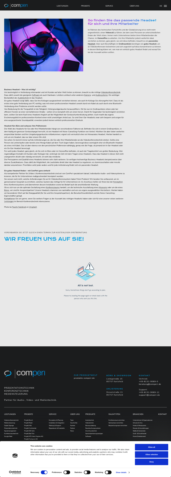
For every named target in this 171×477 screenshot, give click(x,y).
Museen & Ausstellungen (141, 428)
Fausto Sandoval (19, 207)
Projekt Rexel (28, 423)
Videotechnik (89, 423)
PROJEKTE (85, 6)
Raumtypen (114, 414)
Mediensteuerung (9, 423)
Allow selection (151, 454)
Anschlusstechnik (91, 431)
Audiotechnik (23, 98)
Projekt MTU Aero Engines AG (33, 436)
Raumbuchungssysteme (92, 428)
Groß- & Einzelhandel (139, 433)
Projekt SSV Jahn (29, 431)
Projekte (28, 414)
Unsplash (33, 207)
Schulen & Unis (137, 423)
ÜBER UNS (134, 6)
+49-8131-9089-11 (149, 392)
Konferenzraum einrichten (117, 420)
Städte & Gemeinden (139, 431)
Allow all (151, 447)
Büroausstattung (90, 425)
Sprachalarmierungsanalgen (94, 433)
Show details (121, 472)
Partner (72, 428)
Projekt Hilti (28, 425)
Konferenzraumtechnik (11, 433)
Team (72, 420)
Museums (103, 187)
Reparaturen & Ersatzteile (57, 428)
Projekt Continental (30, 428)
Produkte (90, 414)
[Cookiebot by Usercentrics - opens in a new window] (15, 472)
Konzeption (118, 182)
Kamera (87, 95)
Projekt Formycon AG (31, 439)
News (72, 431)
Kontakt (162, 414)
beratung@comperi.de (150, 384)
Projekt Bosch (28, 420)
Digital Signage (9, 425)
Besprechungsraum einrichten (118, 425)
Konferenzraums (53, 187)
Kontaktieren (9, 198)
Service (52, 414)
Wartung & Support (55, 425)
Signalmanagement (10, 431)
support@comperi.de (149, 395)
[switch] (67, 472)
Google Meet (8, 436)
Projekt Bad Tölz (29, 433)
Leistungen (9, 201)
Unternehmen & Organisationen (143, 420)
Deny (151, 462)
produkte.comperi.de (84, 378)
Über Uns (75, 414)
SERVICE (109, 6)
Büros (6, 190)
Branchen (138, 414)
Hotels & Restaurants (139, 425)
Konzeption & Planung (56, 420)
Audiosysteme (102, 95)
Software (36, 95)
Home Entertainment (139, 436)
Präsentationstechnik (10, 428)
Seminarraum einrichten (116, 423)
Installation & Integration (56, 423)
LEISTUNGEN (62, 6)
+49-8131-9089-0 (148, 381)
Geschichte (73, 423)
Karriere (72, 425)
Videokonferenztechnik (110, 92)
